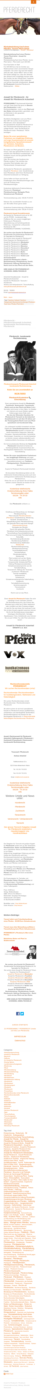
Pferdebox (29, 1242)
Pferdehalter (9, 1246)
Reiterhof (28, 1306)
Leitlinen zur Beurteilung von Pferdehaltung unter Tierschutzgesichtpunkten (19, 1218)
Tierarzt (17, 1339)
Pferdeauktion (32, 302)
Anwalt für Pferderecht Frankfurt (17, 1146)
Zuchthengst (24, 302)
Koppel (29, 1215)
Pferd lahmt (20, 304)
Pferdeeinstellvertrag (11, 1072)
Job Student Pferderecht (20, 1207)
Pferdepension (9, 1077)
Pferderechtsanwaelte (12, 1271)
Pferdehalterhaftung (12, 1248)
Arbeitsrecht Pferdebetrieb (20, 1157)
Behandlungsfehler (26, 1166)
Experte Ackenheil (16, 1182)
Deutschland (8, 1176)
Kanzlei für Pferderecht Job (24, 1209)
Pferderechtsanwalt (11, 1273)
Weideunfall (20, 545)
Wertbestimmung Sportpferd (11, 1360)
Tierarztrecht (20, 815)
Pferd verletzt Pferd (17, 1240)
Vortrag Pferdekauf (21, 1353)
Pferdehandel (22, 1256)
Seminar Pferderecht (11, 1110)
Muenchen (7, 1226)
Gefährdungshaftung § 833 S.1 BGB (16, 1191)
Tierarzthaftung (9, 1114)
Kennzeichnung (26, 1213)
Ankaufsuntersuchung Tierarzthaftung (18, 1137)
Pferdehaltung (9, 1074)
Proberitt (14, 1285)
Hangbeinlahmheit (26, 1203)
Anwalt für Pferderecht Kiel (21, 1149)
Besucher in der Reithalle (21, 1172)
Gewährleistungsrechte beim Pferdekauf (18, 1199)
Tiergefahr (7, 1341)
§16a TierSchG (24, 1366)
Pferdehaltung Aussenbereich (13, 1250)
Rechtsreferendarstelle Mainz (20, 1302)
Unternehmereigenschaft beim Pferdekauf (14, 1347)
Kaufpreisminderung (12, 1213)
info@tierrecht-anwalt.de (22, 777)
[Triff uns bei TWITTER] (22, 1015)
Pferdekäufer (24, 1261)
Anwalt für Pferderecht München (16, 1151)
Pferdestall (8, 1277)
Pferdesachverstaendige (11, 1275)
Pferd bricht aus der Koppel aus (14, 1234)
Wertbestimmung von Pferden (27, 1360)
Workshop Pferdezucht (19, 1364)
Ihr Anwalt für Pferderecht (12, 1060)
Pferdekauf (30, 50)
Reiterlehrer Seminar (10, 1308)
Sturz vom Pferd (24, 1337)
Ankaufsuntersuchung (19, 525)
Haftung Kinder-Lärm (11, 1203)
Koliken (22, 1215)
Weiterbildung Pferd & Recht (11, 1358)
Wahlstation (30, 1353)
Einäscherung (9, 1133)
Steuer (31, 1335)
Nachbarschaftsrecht (19, 1226)
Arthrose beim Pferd (11, 1160)
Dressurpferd (14, 1178)
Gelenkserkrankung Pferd (22, 1193)
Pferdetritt (7, 1087)
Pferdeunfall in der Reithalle (23, 1281)
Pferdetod (28, 1277)
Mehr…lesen (8, 297)
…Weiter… (17, 86)
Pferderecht (20, 807)
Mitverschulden (27, 1224)
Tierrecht (20, 823)
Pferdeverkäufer (8, 1283)
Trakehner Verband (13, 300)
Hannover (7, 1205)
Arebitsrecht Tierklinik (11, 1159)
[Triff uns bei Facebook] (18, 1015)
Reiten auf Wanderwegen (13, 1304)
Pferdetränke (20, 1279)
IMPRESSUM (20, 1036)
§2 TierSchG (14, 1366)
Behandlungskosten (11, 1168)
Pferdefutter (7, 1244)
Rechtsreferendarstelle (12, 1095)
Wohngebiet (8, 1124)
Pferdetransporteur (9, 1279)
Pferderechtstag (27, 1273)
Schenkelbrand (15, 1323)
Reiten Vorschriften (16, 1306)
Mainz (6, 1223)
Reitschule (20, 1133)
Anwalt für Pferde (11, 1139)
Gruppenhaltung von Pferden (15, 1201)
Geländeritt (7, 1193)
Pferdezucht (8, 1089)
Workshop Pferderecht (11, 1126)
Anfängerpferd (18, 1135)
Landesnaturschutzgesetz (13, 1064)
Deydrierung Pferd (20, 1176)
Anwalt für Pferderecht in (16, 974)
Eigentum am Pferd (10, 1180)
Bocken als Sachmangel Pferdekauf (16, 1174)
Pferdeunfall (9, 1281)
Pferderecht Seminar (16, 1269)
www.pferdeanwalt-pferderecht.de (15, 286)
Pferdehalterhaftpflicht (24, 1246)
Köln (5, 1217)
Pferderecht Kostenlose (19, 397)
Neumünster (16, 302)
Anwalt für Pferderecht (17, 598)
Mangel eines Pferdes (19, 1222)
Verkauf (19, 1351)
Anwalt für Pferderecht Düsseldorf (18, 1144)
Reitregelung (28, 1308)
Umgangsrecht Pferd (18, 1345)
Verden (29, 1349)
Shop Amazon (18, 905)
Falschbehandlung (11, 1186)
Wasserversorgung (9, 1356)
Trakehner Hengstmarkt (10, 1343)
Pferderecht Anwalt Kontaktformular (17, 213)
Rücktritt (23, 50)
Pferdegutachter (18, 1244)
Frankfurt (23, 1188)
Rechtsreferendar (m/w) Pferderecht (16, 1093)
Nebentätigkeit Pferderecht (13, 1230)
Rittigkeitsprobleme (19, 1310)
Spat (5, 1112)
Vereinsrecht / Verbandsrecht (20, 819)
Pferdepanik (7, 1263)
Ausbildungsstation (10, 1162)
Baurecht (7, 1056)
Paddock (24, 1232)
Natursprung (8, 1228)
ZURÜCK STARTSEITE (20, 1025)
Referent (32, 1302)
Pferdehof (7, 1259)
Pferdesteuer (8, 1083)
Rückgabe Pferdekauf (13, 1319)
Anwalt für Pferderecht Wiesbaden (18, 1153)
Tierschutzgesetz (10, 1116)
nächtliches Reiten (20, 1228)
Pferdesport (23, 1275)
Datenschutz (20, 1041)
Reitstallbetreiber (10, 1102)
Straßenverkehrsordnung (11, 1337)
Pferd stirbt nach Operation (22, 1238)
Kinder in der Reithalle (11, 1215)
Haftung (7, 1058)
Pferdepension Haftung (12, 1079)
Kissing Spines (9, 1062)
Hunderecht (20, 803)
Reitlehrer (7, 1100)
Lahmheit (25, 1217)
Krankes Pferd (14, 1217)
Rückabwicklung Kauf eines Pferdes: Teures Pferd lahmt (16, 48)
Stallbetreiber (24, 1335)
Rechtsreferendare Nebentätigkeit (14, 1298)
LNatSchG (25, 1220)
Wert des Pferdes (26, 1358)
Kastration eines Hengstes (12, 1211)
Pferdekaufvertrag (11, 1261)
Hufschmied (16, 1205)
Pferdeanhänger (29, 1240)
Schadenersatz (17, 1321)
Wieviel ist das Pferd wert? (20, 1362)
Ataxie (21, 1160)
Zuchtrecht (20, 811)
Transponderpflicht (10, 1118)
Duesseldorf (25, 1178)
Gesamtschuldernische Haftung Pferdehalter (19, 1197)
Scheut (23, 1323)
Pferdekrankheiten (25, 516)
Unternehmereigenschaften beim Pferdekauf (15, 1349)
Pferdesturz (18, 1277)
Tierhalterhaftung (17, 1341)
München (28, 978)
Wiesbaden (29, 974)
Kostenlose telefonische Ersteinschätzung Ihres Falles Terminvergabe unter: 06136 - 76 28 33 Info (20, 493)
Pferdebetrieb (20, 1242)
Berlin (21, 1168)
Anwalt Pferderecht (10, 1155)
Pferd (6, 1068)
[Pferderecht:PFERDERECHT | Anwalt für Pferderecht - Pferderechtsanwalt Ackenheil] (20, 380)
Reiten (6, 1097)
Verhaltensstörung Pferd (10, 1351)
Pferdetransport (9, 1085)
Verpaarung (7, 1353)
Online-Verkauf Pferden (12, 1232)
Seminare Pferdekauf (19, 1327)
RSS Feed (9, 1374)
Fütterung (18, 1189)
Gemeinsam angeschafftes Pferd (15, 1195)
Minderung (8, 1066)
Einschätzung (20, 399)
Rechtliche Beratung (21, 1287)
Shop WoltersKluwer (21, 903)
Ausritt (20, 1162)
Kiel (28, 982)
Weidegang (18, 1356)
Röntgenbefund (10, 1312)
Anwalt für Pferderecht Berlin (14, 1143)
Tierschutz (28, 1341)
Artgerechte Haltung (27, 1159)
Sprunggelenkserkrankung (11, 1335)
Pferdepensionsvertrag (13, 1265)
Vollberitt (13, 1353)
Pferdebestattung (10, 1070)
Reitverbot (7, 1106)
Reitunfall (7, 1104)
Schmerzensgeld (15, 1325)
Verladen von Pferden (28, 1351)
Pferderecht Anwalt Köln (11, 1267)
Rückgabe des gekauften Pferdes (22, 1316)
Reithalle (7, 1099)
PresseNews (8, 1091)
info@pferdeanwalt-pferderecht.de (17, 292)
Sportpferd (16, 1333)
